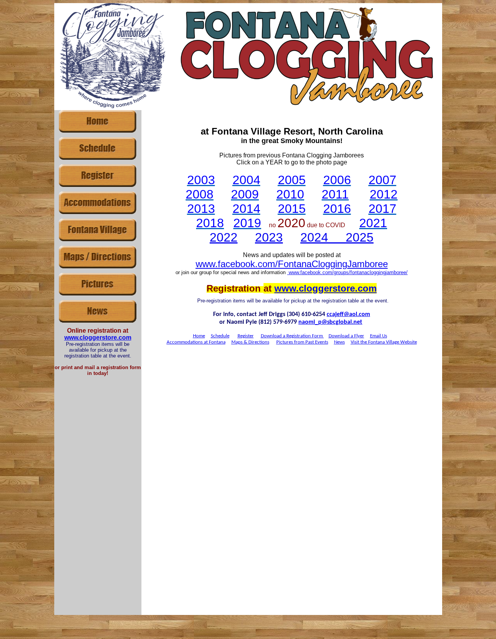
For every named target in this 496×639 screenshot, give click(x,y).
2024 (314, 237)
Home (199, 335)
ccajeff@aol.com (348, 314)
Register (246, 335)
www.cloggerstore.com (97, 337)
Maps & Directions (250, 342)
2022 (224, 237)
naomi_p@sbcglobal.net (330, 322)
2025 (360, 237)
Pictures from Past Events (302, 342)
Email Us (378, 335)
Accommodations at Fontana (196, 342)
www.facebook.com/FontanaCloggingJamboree (292, 264)
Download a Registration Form (292, 335)
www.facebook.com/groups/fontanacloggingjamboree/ (347, 272)
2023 (269, 237)
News (339, 342)
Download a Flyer (346, 335)
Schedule (220, 335)
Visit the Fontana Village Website (384, 342)
